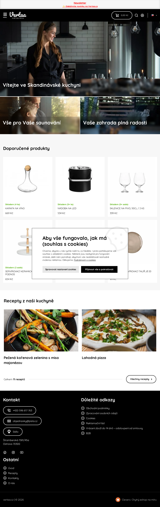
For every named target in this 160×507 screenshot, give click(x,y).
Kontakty (13, 478)
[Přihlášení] (142, 15)
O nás (11, 483)
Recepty (13, 473)
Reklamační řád (95, 423)
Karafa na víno (15, 208)
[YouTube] (21, 452)
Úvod (11, 468)
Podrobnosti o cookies (85, 260)
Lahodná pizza (94, 358)
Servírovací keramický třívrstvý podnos (26, 273)
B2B (88, 433)
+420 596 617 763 (22, 410)
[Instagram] (13, 452)
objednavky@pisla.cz (25, 421)
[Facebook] (5, 452)
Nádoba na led (67, 208)
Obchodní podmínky (98, 408)
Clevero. (126, 499)
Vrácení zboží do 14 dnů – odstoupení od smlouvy (114, 428)
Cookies (90, 418)
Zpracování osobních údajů (102, 413)
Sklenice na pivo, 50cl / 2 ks (127, 208)
